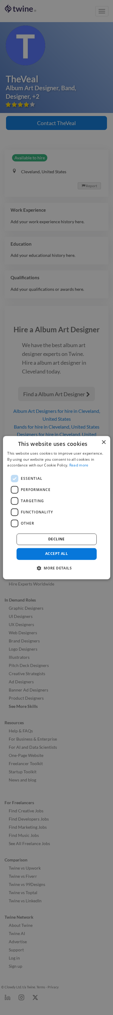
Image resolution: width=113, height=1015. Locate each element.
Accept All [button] (56, 553)
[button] (56, 568)
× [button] (103, 442)
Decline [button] (56, 539)
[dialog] (56, 507)
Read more (79, 465)
